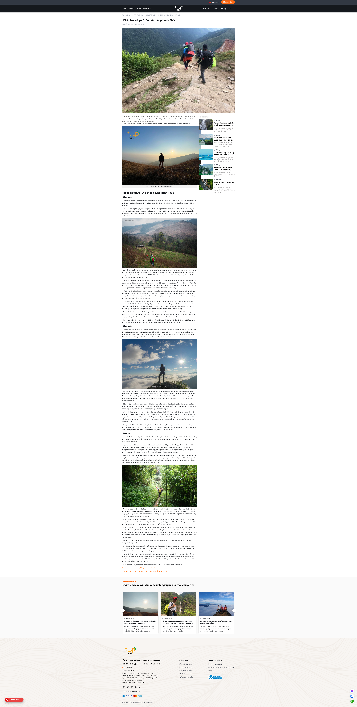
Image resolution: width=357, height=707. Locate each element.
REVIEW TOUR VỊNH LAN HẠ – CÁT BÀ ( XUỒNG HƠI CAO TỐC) (224, 154)
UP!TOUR (146, 8)
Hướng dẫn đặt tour (185, 670)
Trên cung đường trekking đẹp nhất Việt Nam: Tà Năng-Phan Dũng (140, 622)
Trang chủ (126, 15)
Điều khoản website (185, 667)
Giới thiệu (206, 8)
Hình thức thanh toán (186, 664)
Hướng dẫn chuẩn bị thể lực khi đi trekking (221, 667)
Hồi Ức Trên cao (137, 15)
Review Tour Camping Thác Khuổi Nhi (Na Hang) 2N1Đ (224, 124)
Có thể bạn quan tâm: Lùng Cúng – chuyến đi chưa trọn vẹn (141, 568)
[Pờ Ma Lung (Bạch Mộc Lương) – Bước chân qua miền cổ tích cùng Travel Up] (178, 604)
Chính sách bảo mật (185, 674)
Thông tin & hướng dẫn (215, 664)
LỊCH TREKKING (128, 8)
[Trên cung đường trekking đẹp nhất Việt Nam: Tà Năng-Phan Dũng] (140, 604)
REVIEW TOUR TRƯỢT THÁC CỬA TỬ (224, 183)
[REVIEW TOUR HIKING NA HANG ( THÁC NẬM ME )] (206, 169)
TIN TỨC (138, 8)
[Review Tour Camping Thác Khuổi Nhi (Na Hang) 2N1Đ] (206, 125)
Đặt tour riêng (227, 2)
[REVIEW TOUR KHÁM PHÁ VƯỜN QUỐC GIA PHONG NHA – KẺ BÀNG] (206, 139)
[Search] (230, 8)
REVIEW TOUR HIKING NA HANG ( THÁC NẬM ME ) (223, 169)
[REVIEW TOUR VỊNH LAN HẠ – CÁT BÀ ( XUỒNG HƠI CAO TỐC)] (206, 154)
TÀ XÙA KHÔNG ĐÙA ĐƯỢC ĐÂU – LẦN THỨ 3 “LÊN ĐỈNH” (216, 622)
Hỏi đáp (223, 8)
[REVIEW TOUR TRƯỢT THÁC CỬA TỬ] (206, 184)
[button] (123, 610)
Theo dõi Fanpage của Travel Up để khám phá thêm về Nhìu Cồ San (144, 571)
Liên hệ (215, 8)
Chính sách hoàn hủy (186, 677)
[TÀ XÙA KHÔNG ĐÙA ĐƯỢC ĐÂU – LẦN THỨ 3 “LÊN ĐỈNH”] (216, 604)
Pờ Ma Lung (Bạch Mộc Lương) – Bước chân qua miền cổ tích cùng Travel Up (177, 622)
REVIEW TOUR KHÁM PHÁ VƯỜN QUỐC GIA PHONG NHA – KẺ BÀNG (223, 139)
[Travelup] (178, 8)
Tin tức (210, 670)
